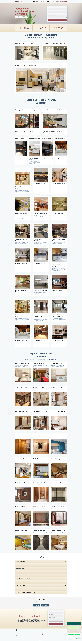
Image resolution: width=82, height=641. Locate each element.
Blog (48, 1)
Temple (42, 633)
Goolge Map (53, 632)
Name (49, 7)
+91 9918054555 (54, 637)
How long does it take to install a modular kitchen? (24, 588)
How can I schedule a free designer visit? (23, 582)
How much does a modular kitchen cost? (23, 578)
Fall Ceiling (34, 636)
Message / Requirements (52, 617)
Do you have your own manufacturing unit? (23, 571)
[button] (63, 1)
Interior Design (43, 1)
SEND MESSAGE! (56, 623)
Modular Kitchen (35, 633)
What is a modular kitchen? (20, 561)
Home (34, 1)
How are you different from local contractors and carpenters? (26, 592)
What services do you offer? (21, 568)
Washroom (42, 635)
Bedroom (42, 636)
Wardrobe (34, 634)
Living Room (43, 634)
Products (37, 1)
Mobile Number (50, 10)
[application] (39, 1)
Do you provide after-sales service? (22, 585)
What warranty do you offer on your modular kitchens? (25, 575)
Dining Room (35, 635)
